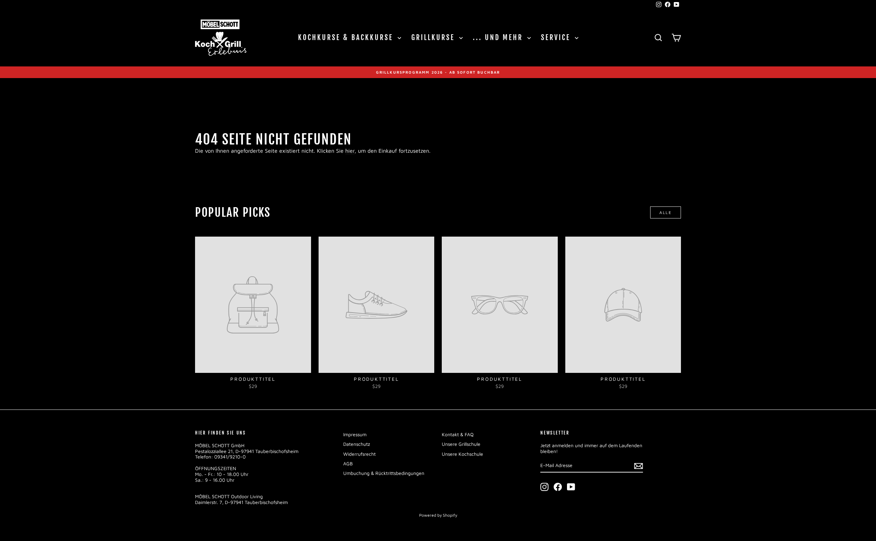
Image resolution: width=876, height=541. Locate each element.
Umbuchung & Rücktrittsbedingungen (383, 473)
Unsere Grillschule (461, 444)
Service (557, 37)
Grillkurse (434, 37)
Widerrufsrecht (359, 454)
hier (350, 151)
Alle (665, 212)
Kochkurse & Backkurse (347, 37)
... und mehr (499, 37)
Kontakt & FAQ (458, 434)
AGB (348, 463)
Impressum (354, 434)
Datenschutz (356, 444)
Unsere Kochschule (462, 454)
